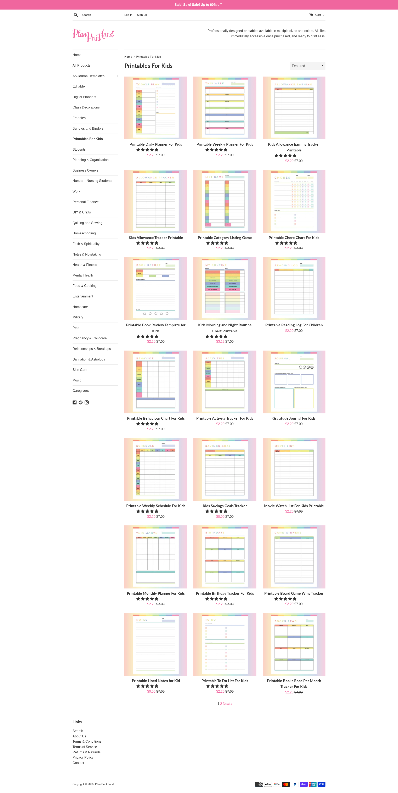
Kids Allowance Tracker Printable (156, 237)
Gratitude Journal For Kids (293, 418)
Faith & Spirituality (86, 244)
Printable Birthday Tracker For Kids (225, 593)
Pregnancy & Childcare (90, 338)
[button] (147, 149)
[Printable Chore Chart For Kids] (294, 201)
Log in (128, 14)
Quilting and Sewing (87, 223)
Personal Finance (86, 202)
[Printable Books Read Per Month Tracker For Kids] (294, 644)
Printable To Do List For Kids (224, 680)
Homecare (80, 307)
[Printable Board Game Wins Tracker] (294, 556)
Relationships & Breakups (92, 349)
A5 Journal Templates (95, 76)
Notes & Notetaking (87, 254)
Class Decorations (86, 107)
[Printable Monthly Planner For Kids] (155, 556)
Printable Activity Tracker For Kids (224, 418)
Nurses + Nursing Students (92, 181)
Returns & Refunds (87, 752)
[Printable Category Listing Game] (224, 201)
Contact (78, 763)
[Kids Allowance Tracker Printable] (155, 201)
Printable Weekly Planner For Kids (225, 144)
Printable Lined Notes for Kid (156, 680)
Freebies (79, 118)
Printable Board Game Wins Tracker (294, 593)
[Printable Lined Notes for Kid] (155, 644)
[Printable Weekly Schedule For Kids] (155, 469)
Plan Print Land (104, 784)
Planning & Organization (91, 160)
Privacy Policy (83, 757)
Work (76, 191)
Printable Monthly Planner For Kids (156, 593)
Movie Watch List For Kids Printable (294, 506)
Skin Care (80, 370)
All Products (81, 65)
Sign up (142, 14)
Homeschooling (84, 233)
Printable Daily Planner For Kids (156, 144)
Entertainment (83, 296)
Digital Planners (84, 97)
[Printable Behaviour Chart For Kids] (155, 382)
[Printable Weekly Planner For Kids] (224, 108)
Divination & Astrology (89, 359)
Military (78, 317)
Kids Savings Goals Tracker (225, 506)
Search (78, 731)
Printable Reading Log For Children (294, 325)
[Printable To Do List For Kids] (224, 644)
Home (77, 55)
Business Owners (85, 170)
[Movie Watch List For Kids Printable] (294, 469)
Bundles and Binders (88, 128)
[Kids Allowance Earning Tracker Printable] (294, 108)
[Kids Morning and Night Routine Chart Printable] (224, 288)
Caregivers (81, 390)
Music (77, 380)
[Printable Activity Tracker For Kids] (224, 382)
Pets (76, 328)
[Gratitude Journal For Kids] (294, 382)
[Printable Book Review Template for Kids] (155, 288)
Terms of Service (85, 747)
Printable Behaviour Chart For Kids (156, 418)
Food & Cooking (85, 285)
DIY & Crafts (82, 212)
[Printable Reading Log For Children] (294, 288)
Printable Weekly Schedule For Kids (155, 506)
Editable (79, 86)
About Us (79, 736)
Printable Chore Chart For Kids (294, 237)
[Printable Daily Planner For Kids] (155, 108)
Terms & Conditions (87, 741)
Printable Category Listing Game (225, 237)
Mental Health (83, 275)
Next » (227, 703)
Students (79, 149)
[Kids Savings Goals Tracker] (224, 469)
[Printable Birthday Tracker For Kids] (224, 556)
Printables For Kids (88, 139)
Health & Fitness (85, 265)
